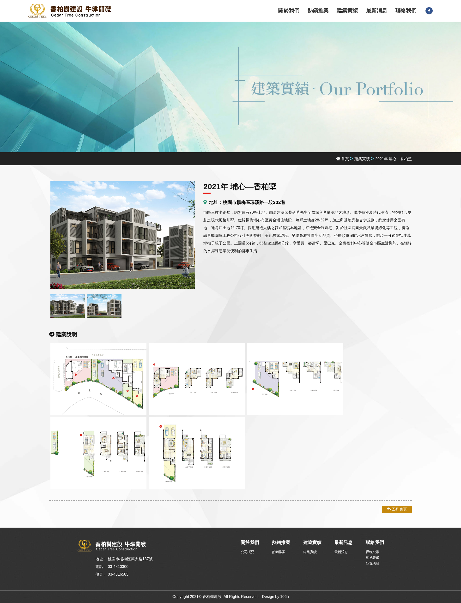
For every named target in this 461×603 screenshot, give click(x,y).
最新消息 (376, 10)
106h (284, 597)
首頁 (344, 159)
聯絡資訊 (372, 552)
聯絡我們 (406, 10)
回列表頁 (399, 509)
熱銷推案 (318, 10)
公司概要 (247, 552)
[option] (122, 235)
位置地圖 (372, 563)
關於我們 (288, 10)
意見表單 (372, 558)
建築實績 (347, 10)
